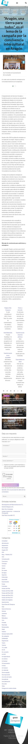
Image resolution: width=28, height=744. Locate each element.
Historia (4, 611)
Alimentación (5, 543)
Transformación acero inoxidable (8, 355)
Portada (4, 622)
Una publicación (6, 681)
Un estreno (4, 659)
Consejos (4, 563)
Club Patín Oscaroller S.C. (8, 515)
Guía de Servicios (6, 609)
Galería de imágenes (7, 600)
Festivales (4, 586)
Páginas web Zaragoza (10, 736)
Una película (5, 679)
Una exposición (6, 674)
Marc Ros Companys (7, 509)
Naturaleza (4, 618)
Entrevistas (5, 577)
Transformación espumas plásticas (20, 335)
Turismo (4, 645)
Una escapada (5, 672)
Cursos (3, 566)
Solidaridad (5, 638)
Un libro (4, 665)
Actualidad (4, 541)
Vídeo (3, 686)
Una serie (4, 684)
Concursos (4, 561)
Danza (3, 568)
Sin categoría (5, 636)
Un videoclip (5, 670)
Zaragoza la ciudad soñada (9, 688)
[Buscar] (26, 3)
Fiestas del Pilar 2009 (7, 593)
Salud (3, 629)
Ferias (3, 584)
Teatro (3, 643)
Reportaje (4, 625)
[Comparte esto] (3, 391)
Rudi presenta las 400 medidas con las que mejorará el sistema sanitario (14, 400)
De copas (4, 570)
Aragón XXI (5, 550)
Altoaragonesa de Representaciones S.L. (12, 504)
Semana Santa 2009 (7, 634)
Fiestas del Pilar (6, 588)
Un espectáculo (6, 656)
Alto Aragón (5, 547)
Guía (3, 606)
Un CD (3, 650)
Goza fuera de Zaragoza (8, 604)
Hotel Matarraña (8, 332)
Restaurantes (5, 627)
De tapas (4, 572)
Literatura (4, 613)
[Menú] (17, 3)
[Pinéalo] (14, 391)
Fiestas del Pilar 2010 (7, 595)
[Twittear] (7, 391)
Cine (3, 557)
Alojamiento (5, 545)
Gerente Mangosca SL (8, 507)
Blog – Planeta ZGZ (7, 554)
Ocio (3, 620)
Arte (3, 552)
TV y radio (4, 647)
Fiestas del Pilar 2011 (7, 597)
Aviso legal (20, 736)
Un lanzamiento (6, 663)
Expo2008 (4, 579)
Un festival (4, 661)
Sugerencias (5, 640)
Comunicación (5, 559)
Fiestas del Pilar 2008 (7, 591)
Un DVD (4, 654)
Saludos (4, 631)
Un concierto (5, 652)
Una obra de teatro (7, 677)
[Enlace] (4, 3)
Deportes (4, 575)
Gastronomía (5, 602)
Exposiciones (5, 581)
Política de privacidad (14, 738)
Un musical (4, 668)
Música (4, 615)
